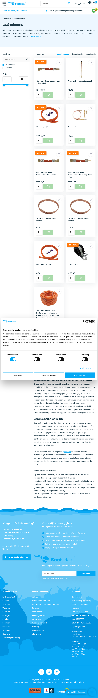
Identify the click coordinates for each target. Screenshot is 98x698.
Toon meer (34, 36)
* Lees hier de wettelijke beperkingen (55, 578)
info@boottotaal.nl (20, 532)
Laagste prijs (77, 54)
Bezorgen (6, 615)
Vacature (6, 608)
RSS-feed (65, 680)
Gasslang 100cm (43, 264)
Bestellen (6, 612)
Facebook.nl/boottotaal (13, 538)
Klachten (6, 626)
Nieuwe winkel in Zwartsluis (59, 10)
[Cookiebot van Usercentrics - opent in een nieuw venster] (84, 321)
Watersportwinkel (39, 623)
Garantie (6, 630)
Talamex (9, 68)
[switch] (37, 359)
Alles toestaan (80, 375)
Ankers (35, 597)
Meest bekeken (63, 54)
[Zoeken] (69, 3)
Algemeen (7, 604)
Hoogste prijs (90, 54)
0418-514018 (16, 529)
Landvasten (37, 612)
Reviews (6, 600)
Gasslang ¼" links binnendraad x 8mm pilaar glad (80, 175)
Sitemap (35, 626)
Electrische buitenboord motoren (46, 604)
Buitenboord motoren (41, 600)
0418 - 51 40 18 (82, 612)
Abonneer (86, 573)
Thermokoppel (75, 127)
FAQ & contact (9, 597)
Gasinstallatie (19, 18)
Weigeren (18, 375)
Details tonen (85, 368)
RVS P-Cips (73, 264)
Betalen (6, 619)
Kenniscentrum (38, 630)
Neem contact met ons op (16, 557)
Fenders (35, 608)
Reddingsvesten (39, 615)
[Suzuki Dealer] (49, 690)
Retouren (6, 623)
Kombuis (7, 18)
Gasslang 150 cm (43, 127)
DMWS (57, 680)
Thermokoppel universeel (80, 81)
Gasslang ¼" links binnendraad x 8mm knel (47, 174)
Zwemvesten (37, 619)
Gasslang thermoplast (46, 310)
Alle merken (10, 65)
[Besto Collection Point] (35, 690)
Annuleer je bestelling (11, 638)
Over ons (6, 634)
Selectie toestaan (49, 375)
